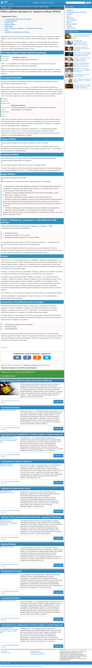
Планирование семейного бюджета (16, 461)
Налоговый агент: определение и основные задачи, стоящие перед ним (32, 434)
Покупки (69, 26)
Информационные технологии (76, 12)
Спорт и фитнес (71, 20)
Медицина (69, 10)
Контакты (51, 3)
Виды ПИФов (9, 26)
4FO (6, 2)
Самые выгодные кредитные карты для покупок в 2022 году (26, 380)
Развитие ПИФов (10, 24)
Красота (69, 22)
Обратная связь (6, 652)
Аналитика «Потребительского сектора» (17, 32)
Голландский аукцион (10, 407)
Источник (4, 347)
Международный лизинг (11, 571)
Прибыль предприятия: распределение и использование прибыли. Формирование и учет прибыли (33, 108)
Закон (68, 16)
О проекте (43, 3)
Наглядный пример (11, 21)
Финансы (3, 402)
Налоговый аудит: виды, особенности (25, 59)
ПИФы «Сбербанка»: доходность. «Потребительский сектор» (23, 28)
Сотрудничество (35, 651)
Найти (88, 2)
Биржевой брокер (8, 544)
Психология (70, 18)
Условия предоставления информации (13, 666)
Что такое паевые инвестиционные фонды (18, 19)
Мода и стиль (70, 28)
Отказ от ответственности (35, 666)
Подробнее (58, 402)
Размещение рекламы (37, 652)
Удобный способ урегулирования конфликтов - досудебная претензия (31, 517)
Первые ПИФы (9, 23)
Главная (35, 3)
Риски (6, 30)
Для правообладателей (37, 654)
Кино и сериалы (71, 24)
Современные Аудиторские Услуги (15, 488)
